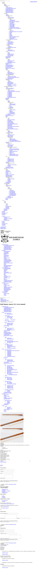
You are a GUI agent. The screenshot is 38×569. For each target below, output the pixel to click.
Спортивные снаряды (9, 66)
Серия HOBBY (12, 26)
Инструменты (12, 152)
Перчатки (7, 162)
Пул (10, 105)
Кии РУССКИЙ (10, 122)
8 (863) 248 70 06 (6, 506)
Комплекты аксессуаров (10, 115)
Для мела (9, 166)
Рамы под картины (9, 176)
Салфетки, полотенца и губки (14, 149)
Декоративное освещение (12, 97)
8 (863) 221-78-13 (6, 503)
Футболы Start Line (11, 42)
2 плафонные (10, 93)
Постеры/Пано (8, 171)
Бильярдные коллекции (9, 12)
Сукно (5, 292)
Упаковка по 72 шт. (11, 160)
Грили (9, 71)
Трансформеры (8, 56)
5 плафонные (10, 95)
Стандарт (9, 180)
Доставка (3, 211)
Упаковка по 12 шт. (11, 159)
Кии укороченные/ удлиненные (13, 123)
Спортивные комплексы (10, 65)
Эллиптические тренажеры (12, 85)
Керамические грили (11, 73)
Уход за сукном (10, 146)
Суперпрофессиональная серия (11, 8)
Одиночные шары (12, 109)
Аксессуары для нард (11, 60)
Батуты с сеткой (8, 67)
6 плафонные (10, 96)
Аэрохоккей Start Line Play (12, 47)
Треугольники (8, 114)
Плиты (7, 199)
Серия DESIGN (12, 20)
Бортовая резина (8, 197)
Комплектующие (8, 185)
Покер (9, 53)
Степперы (9, 84)
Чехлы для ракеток (13, 37)
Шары (9, 101)
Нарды (9, 59)
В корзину (2, 444)
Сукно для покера (10, 55)
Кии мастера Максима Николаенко (13, 126)
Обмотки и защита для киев (14, 154)
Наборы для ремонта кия (13, 151)
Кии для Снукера (10, 373)
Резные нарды (10, 61)
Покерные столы (10, 54)
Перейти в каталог (5, 552)
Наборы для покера (10, 323)
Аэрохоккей (10, 46)
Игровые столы (10, 43)
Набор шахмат (8, 57)
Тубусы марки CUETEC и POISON (15, 141)
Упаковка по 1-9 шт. (11, 158)
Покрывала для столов (9, 167)
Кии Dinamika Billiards (11, 119)
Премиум (9, 181)
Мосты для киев (10, 132)
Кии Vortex (9, 120)
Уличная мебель (6, 290)
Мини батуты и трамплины (10, 68)
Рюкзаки (11, 35)
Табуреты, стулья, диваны (10, 174)
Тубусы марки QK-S (13, 139)
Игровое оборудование (9, 11)
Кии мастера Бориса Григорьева (13, 128)
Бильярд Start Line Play (11, 50)
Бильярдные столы (9, 7)
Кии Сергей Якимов (10, 368)
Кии (8, 118)
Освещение (6, 404)
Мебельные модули (9, 175)
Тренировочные (12, 112)
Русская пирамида (12, 104)
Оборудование (12, 38)
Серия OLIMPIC (12, 25)
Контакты (7, 207)
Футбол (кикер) (10, 41)
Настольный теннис (11, 17)
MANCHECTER (9, 408)
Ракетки (11, 32)
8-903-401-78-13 (11, 503)
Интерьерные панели (11, 178)
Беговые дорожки (10, 82)
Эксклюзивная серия (9, 9)
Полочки (5, 270)
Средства (11, 150)
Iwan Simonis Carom (13, 194)
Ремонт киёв (10, 125)
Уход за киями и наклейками (14, 148)
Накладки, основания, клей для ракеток (16, 31)
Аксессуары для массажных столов (13, 77)
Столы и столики (7, 285)
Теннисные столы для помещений (15, 28)
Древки (9, 131)
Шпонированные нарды (11, 62)
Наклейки (7, 142)
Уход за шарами (10, 145)
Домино (5, 258)
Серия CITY (12, 23)
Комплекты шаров (10, 359)
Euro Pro (9, 196)
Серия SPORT (12, 22)
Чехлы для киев (10, 135)
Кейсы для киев (10, 136)
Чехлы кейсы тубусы (11, 134)
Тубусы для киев (12, 138)
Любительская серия (9, 10)
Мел (4, 278)
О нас (7, 204)
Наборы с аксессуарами (11, 361)
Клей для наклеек (12, 153)
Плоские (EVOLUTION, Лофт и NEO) (14, 91)
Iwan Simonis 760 (12, 191)
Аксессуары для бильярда (10, 88)
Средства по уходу (11, 144)
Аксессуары (11, 30)
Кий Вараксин (10, 124)
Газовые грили (10, 72)
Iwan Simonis (12, 190)
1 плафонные (10, 92)
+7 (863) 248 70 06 (33, 1)
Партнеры (3, 213)
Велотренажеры (10, 83)
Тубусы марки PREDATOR (14, 140)
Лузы (7, 198)
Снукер (11, 106)
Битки (11, 110)
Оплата (3, 222)
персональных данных (12, 484)
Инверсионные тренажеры (11, 346)
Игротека (5, 217)
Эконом (9, 179)
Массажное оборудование (12, 76)
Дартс (5, 263)
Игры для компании (9, 64)
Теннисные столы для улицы (14, 27)
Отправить (2, 525)
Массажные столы (11, 78)
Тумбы (7, 173)
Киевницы (5, 269)
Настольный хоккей (7, 266)
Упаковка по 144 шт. (11, 161)
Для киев (9, 165)
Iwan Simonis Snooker (13, 193)
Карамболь (11, 107)
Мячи (10, 33)
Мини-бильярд (10, 49)
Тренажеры (9, 81)
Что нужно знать (5, 212)
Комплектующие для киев (14, 155)
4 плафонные (10, 94)
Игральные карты (9, 63)
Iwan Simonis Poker (13, 195)
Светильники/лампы (11, 90)
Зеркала (5, 284)
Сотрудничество (8, 206)
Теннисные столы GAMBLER (14, 21)
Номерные (11, 111)
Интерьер (7, 170)
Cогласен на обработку (8, 484)
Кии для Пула (10, 127)
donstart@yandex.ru (3, 228)
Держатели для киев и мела (12, 164)
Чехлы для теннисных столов (14, 36)
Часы (7, 116)
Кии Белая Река (10, 121)
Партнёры (5, 209)
